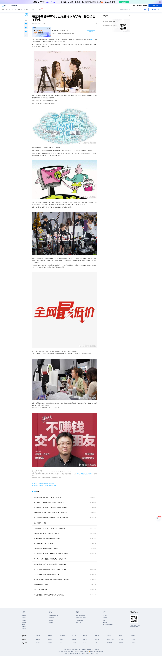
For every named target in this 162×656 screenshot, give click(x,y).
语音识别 (133, 639)
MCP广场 (38, 10)
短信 (61, 643)
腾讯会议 (50, 639)
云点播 (84, 643)
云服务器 (50, 635)
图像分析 (97, 639)
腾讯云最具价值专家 (80, 615)
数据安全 (38, 643)
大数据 (96, 643)
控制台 (145, 5)
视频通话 (85, 639)
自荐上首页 (51, 620)
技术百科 (24, 626)
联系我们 (105, 620)
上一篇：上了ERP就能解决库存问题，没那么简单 (43, 483)
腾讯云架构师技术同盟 (81, 618)
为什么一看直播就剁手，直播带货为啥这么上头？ (47, 574)
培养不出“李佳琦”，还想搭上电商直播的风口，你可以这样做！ (50, 559)
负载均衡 (50, 643)
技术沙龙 (24, 620)
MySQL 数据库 (110, 639)
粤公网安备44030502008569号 (97, 651)
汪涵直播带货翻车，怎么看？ (42, 584)
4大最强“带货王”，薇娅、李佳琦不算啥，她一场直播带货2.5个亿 (51, 512)
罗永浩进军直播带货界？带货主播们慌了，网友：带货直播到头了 (51, 518)
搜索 (145, 9)
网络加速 (85, 635)
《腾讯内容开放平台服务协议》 (84, 474)
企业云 (61, 639)
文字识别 (74, 643)
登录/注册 (155, 6)
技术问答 (24, 618)
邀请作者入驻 (52, 618)
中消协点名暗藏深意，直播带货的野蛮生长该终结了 (47, 538)
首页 (3, 10)
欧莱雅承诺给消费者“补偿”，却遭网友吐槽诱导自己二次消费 (50, 564)
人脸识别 (38, 639)
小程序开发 (109, 643)
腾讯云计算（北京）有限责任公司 (71, 653)
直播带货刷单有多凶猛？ (40, 523)
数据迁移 (133, 643)
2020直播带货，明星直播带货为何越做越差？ (46, 548)
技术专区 (24, 628)
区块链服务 (62, 635)
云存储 (120, 635)
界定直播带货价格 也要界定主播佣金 (43, 543)
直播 (91, 39)
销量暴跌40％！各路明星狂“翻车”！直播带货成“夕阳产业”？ (50, 502)
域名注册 (38, 635)
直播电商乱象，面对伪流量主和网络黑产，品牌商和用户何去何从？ (52, 507)
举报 (96, 23)
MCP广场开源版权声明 (108, 624)
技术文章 (24, 615)
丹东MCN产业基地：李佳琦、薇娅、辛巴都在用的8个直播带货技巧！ (52, 579)
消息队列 (74, 635)
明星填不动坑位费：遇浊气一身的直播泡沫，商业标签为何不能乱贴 (52, 554)
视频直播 (133, 635)
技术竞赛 (51, 622)
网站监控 (121, 643)
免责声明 (105, 618)
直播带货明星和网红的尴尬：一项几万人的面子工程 (47, 497)
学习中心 (24, 624)
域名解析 (109, 635)
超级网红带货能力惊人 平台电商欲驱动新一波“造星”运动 (49, 595)
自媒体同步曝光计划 (53, 615)
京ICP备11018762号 (93, 653)
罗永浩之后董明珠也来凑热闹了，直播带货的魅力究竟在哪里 (50, 569)
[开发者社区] (14, 5)
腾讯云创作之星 (79, 620)
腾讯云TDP (78, 622)
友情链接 (105, 622)
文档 (134, 5)
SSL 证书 (121, 639)
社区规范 (105, 615)
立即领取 (91, 32)
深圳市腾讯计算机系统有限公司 (65, 651)
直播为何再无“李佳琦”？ (40, 590)
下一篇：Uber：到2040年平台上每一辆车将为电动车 (44, 485)
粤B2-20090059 (85, 651)
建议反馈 (139, 5)
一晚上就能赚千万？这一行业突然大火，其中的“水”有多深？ (50, 528)
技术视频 (24, 622)
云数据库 (97, 635)
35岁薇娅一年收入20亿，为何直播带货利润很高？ (47, 533)
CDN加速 (74, 639)
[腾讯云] (5, 5)
